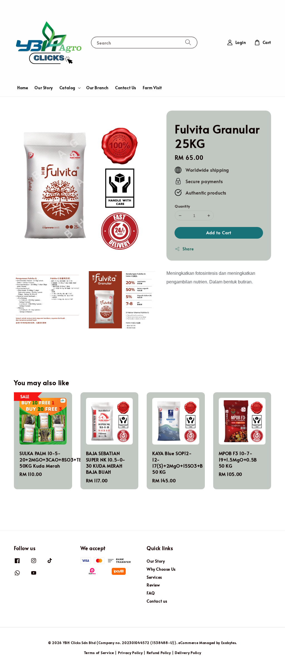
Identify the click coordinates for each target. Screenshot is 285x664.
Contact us (157, 601)
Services (154, 577)
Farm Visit (152, 87)
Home (22, 87)
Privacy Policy (130, 652)
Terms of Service (99, 652)
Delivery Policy (188, 652)
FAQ (151, 593)
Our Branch (97, 87)
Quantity (182, 206)
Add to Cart (218, 232)
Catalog (67, 87)
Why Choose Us (161, 569)
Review (153, 585)
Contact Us (125, 87)
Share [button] (188, 248)
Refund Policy (159, 652)
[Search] (188, 42)
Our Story (44, 87)
